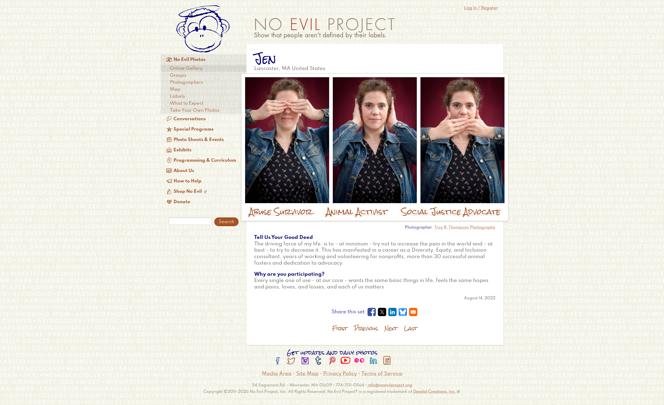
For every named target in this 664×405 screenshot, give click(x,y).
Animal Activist (356, 211)
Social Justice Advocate (450, 211)
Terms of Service (381, 374)
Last (410, 328)
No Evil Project (324, 28)
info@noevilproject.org (390, 385)
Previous (366, 328)
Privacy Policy (340, 374)
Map (175, 89)
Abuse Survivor (280, 211)
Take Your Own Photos (194, 110)
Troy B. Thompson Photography (464, 227)
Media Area (277, 374)
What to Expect (187, 103)
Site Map (307, 374)
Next (391, 328)
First (340, 328)
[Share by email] (413, 312)
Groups (178, 75)
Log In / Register (481, 8)
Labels (177, 96)
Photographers (186, 82)
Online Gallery (186, 68)
